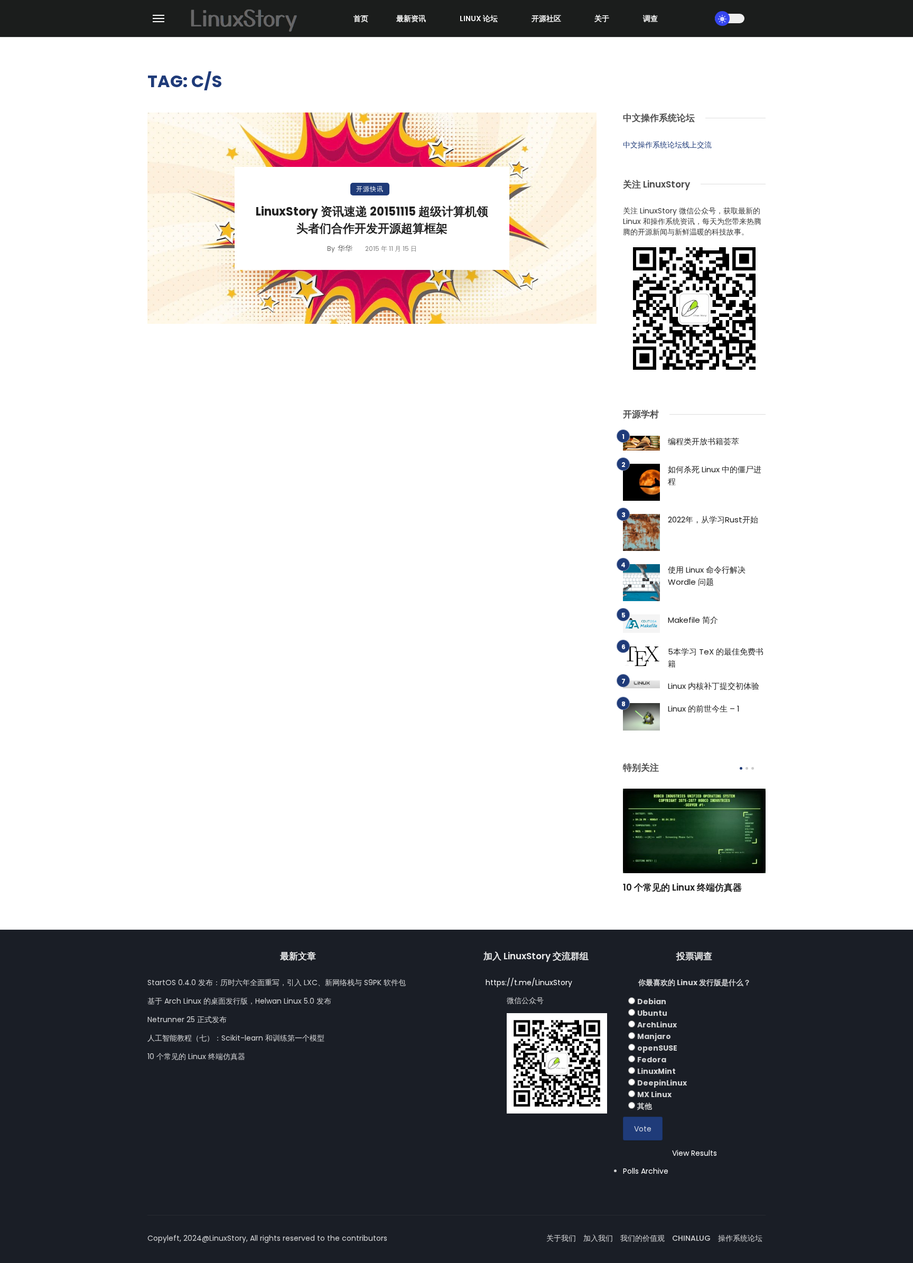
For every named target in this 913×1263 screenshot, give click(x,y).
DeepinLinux (662, 1083)
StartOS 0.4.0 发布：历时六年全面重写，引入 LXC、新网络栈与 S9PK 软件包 (276, 982)
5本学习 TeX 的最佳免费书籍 (715, 657)
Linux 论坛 (479, 18)
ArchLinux (657, 1024)
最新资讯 (411, 18)
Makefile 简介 (693, 619)
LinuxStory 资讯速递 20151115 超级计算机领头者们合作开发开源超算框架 (372, 220)
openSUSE (657, 1048)
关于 (601, 18)
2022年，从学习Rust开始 (713, 519)
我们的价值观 (642, 1238)
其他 (644, 1106)
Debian (651, 1001)
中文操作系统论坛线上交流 (667, 144)
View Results (694, 1153)
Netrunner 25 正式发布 (187, 1019)
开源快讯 (370, 188)
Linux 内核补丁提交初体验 (713, 685)
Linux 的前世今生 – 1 (704, 708)
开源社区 (546, 18)
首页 (360, 18)
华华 (345, 248)
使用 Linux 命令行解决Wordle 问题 (707, 575)
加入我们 (598, 1238)
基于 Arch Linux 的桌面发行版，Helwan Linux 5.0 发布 (239, 1001)
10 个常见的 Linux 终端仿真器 (682, 887)
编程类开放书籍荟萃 (703, 441)
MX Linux (654, 1094)
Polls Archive (645, 1171)
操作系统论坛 (740, 1238)
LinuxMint (656, 1071)
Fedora (651, 1059)
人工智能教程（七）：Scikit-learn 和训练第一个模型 (235, 1038)
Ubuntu (652, 1013)
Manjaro (654, 1036)
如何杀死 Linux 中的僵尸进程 (714, 475)
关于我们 (561, 1238)
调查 (650, 18)
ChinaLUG (691, 1238)
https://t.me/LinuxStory (529, 982)
